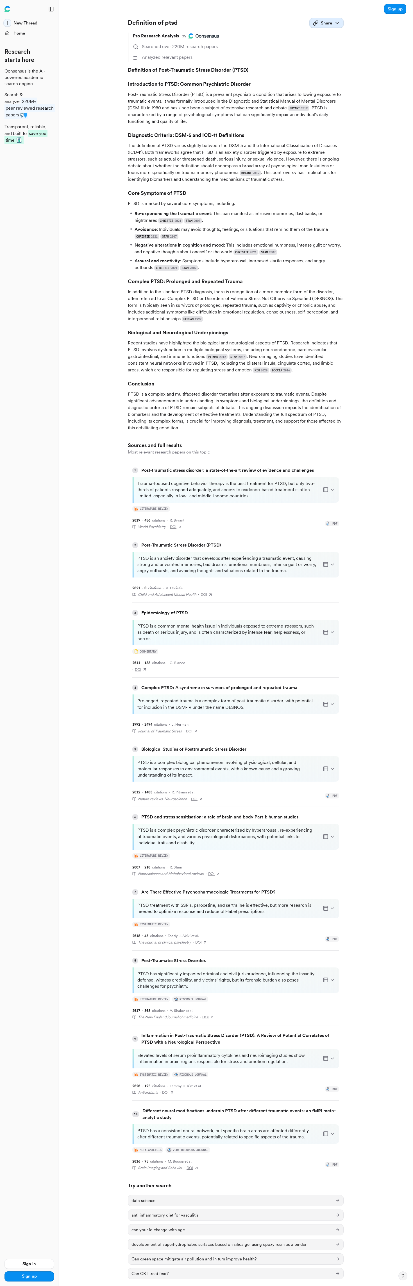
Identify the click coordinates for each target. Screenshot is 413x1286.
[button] (395, 9)
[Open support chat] (402, 1275)
